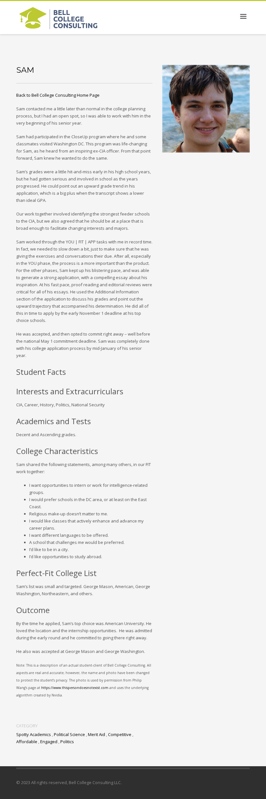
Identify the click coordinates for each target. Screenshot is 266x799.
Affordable (26, 741)
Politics (67, 741)
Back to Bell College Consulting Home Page (58, 95)
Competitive (119, 734)
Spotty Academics (33, 734)
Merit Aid (96, 734)
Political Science (69, 734)
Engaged (48, 741)
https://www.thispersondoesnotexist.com (75, 687)
